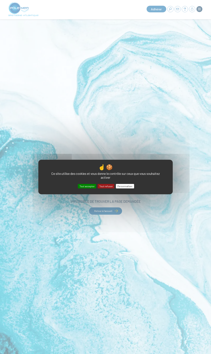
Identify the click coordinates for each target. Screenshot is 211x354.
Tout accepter (87, 186)
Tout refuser (106, 186)
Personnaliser (125, 186)
